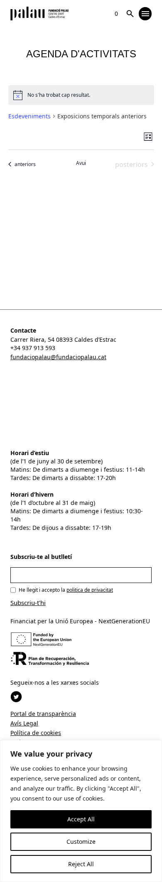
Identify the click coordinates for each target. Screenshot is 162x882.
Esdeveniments (29, 116)
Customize (81, 841)
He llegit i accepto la (66, 589)
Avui (81, 163)
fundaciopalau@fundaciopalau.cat (58, 357)
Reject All (81, 864)
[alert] (81, 95)
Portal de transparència (43, 714)
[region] (81, 811)
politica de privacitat (89, 589)
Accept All (81, 819)
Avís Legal (24, 723)
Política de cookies (35, 733)
